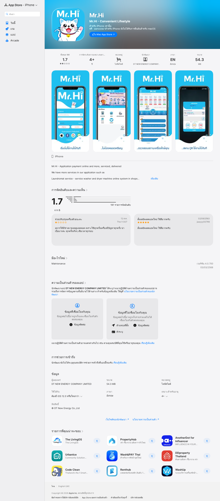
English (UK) (63, 486)
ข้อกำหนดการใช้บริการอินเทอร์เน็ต (65, 498)
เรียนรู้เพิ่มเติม (148, 343)
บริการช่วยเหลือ (137, 498)
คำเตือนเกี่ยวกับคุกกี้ (119, 498)
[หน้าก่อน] (48, 229)
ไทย (53, 486)
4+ (163, 396)
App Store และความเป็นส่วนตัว (94, 498)
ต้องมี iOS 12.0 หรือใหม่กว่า (65, 396)
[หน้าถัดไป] (216, 229)
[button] (22, 23)
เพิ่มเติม (154, 178)
